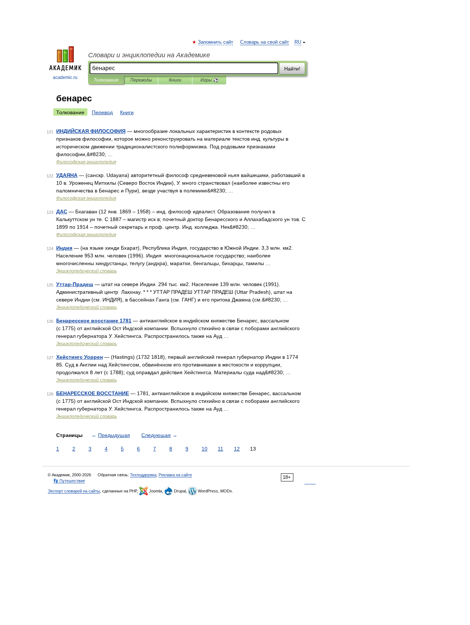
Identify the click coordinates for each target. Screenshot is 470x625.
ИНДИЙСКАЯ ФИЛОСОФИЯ (91, 131)
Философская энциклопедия (86, 162)
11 (220, 449)
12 (237, 449)
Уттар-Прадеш (74, 284)
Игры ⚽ (209, 80)
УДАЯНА (66, 175)
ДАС (61, 211)
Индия (64, 248)
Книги (175, 80)
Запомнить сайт (216, 42)
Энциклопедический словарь (86, 271)
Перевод (102, 112)
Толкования (106, 80)
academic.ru (65, 77)
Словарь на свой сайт (264, 42)
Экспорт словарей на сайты (74, 491)
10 (204, 449)
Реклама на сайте (175, 475)
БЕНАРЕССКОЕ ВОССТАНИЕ (92, 393)
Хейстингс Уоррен (79, 357)
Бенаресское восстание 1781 (93, 321)
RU (297, 42)
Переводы (141, 80)
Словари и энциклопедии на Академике (149, 55)
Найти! (292, 69)
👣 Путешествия (69, 480)
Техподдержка (143, 475)
